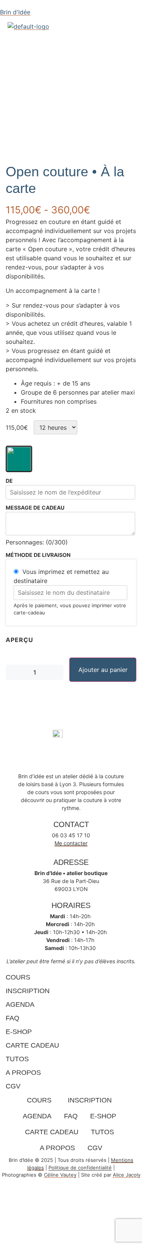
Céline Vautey (60, 1175)
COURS (18, 977)
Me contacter (71, 843)
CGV (13, 1086)
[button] (54, 36)
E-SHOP (19, 1032)
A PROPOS (23, 1072)
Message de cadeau (35, 507)
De (9, 481)
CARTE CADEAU (32, 1045)
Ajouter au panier (103, 669)
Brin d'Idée (15, 12)
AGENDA (20, 1004)
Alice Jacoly (126, 1175)
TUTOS (17, 1059)
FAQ (12, 1018)
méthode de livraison (38, 555)
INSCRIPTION (28, 991)
